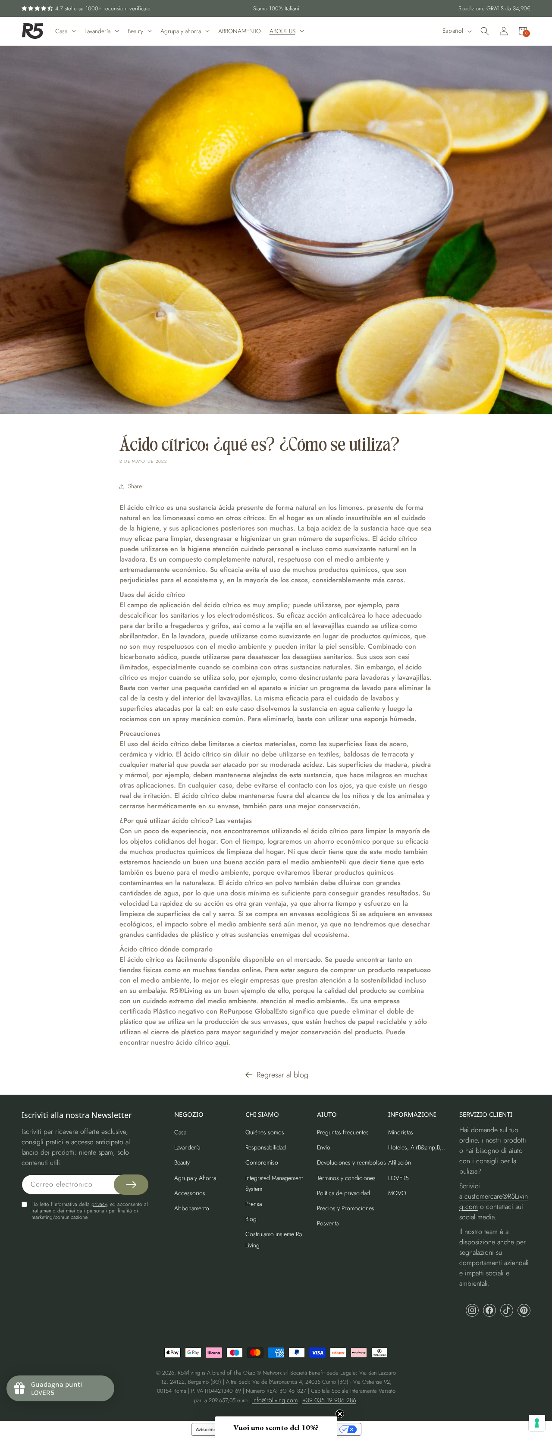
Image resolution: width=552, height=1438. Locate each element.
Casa (180, 1132)
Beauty (182, 1162)
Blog (251, 1219)
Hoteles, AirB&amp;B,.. (416, 1147)
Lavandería (187, 1147)
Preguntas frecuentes (343, 1132)
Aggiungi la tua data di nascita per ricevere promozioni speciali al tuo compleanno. (465, 720)
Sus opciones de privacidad (307, 1429)
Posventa (328, 1223)
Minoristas (400, 1132)
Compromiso (261, 1162)
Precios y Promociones (345, 1208)
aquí (221, 1042)
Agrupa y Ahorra (195, 1178)
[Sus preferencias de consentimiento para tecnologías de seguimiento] (537, 1423)
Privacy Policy (475, 791)
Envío (323, 1147)
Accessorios (189, 1193)
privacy (99, 1204)
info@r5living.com (275, 1400)
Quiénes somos (264, 1132)
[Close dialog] (536, 634)
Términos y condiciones (346, 1178)
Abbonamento (191, 1208)
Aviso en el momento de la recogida (232, 1429)
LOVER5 (398, 1178)
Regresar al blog (282, 1074)
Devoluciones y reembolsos (351, 1162)
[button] (484, 31)
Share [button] (135, 486)
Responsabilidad (265, 1147)
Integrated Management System (274, 1183)
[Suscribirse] (131, 1184)
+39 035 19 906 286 (329, 1400)
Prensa (253, 1203)
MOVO (397, 1193)
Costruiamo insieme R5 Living (273, 1239)
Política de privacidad (343, 1193)
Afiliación (399, 1162)
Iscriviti (474, 760)
